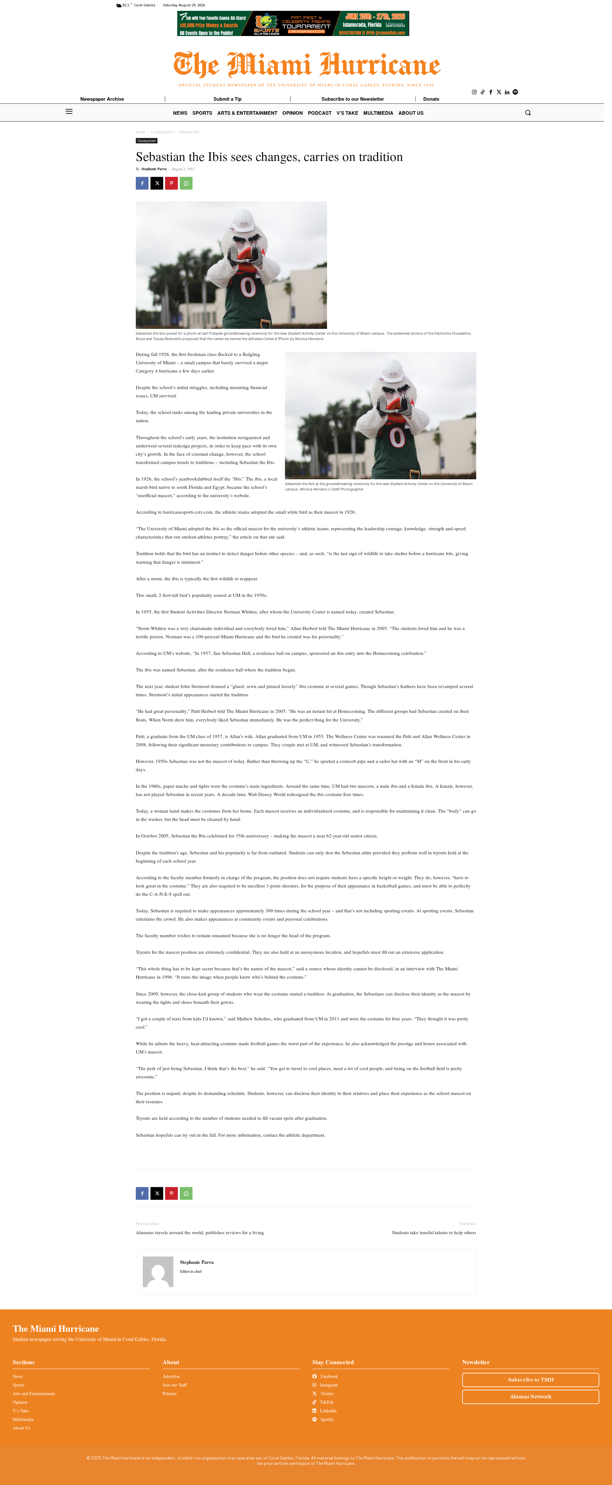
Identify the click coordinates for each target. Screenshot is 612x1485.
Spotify (326, 1419)
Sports (18, 1385)
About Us (21, 1428)
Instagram (328, 1385)
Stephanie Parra (154, 168)
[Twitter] (499, 92)
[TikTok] (483, 92)
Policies (170, 1393)
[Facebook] (491, 92)
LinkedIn (328, 1411)
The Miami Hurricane (56, 1328)
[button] (528, 112)
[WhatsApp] (186, 183)
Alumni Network (530, 1397)
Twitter (326, 1393)
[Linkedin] (507, 92)
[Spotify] (515, 92)
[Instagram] (474, 92)
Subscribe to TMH (531, 1380)
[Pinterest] (171, 183)
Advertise (171, 1376)
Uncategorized (162, 131)
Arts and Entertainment (34, 1393)
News (18, 1376)
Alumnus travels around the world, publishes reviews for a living (200, 1232)
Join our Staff (175, 1385)
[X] (156, 183)
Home (140, 131)
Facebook (328, 1376)
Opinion (20, 1402)
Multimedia (23, 1419)
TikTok (326, 1402)
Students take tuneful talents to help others (434, 1232)
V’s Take (21, 1411)
